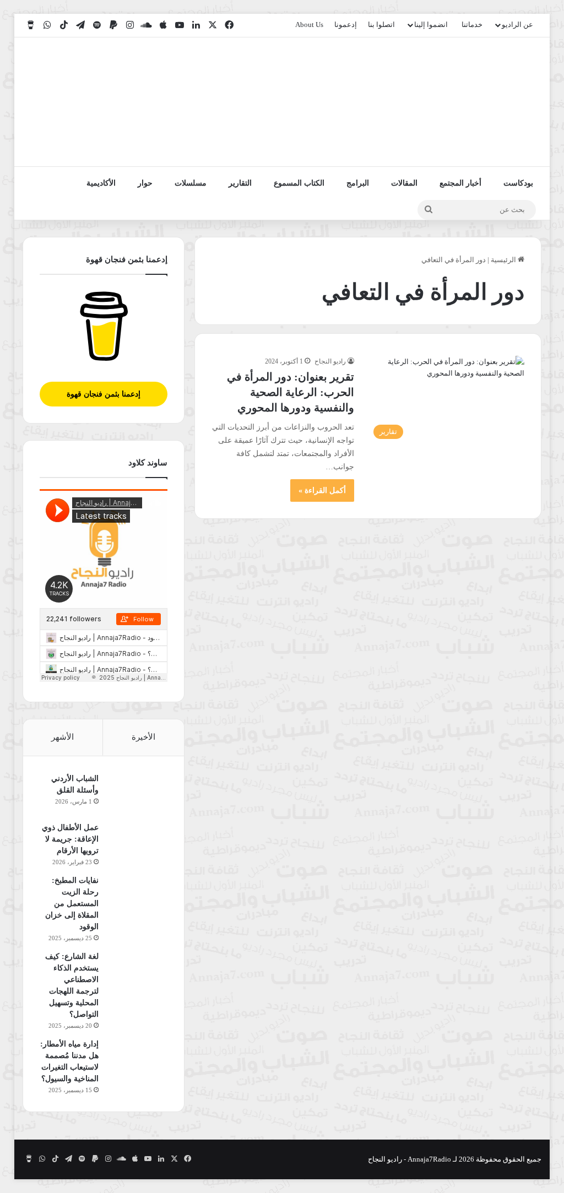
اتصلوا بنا (381, 24)
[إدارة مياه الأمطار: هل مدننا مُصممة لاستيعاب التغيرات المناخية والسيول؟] (137, 1059)
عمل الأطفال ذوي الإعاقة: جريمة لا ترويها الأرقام (70, 839)
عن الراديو (517, 24)
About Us (309, 24)
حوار (145, 183)
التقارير (240, 183)
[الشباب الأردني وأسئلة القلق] (137, 793)
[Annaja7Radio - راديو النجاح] (477, 101)
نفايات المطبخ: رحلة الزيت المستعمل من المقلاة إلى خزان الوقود (72, 903)
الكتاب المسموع (299, 183)
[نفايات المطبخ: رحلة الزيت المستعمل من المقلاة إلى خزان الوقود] (137, 895)
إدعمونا (345, 24)
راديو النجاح (330, 361)
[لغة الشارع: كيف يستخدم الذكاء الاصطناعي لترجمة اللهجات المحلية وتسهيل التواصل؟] (137, 971)
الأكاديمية (101, 183)
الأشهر (62, 737)
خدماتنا (472, 24)
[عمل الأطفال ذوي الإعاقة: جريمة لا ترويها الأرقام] (137, 842)
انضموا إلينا (431, 24)
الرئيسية (504, 260)
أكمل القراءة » (322, 490)
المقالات (404, 183)
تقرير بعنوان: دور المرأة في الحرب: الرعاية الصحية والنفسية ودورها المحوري (290, 392)
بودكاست (518, 183)
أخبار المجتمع (460, 183)
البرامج (357, 183)
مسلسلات (191, 183)
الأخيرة (143, 737)
